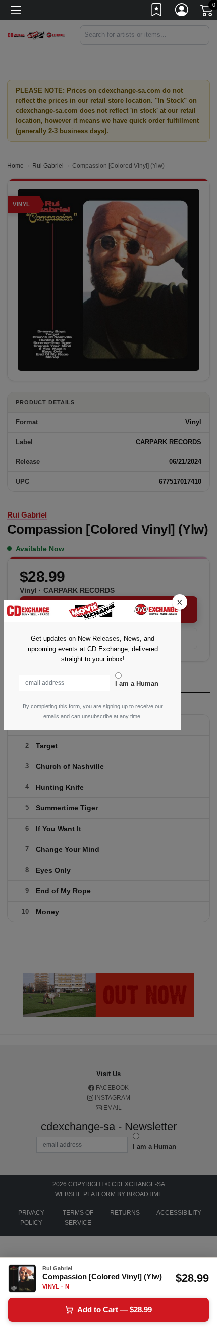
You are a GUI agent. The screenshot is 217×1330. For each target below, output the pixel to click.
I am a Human (136, 684)
